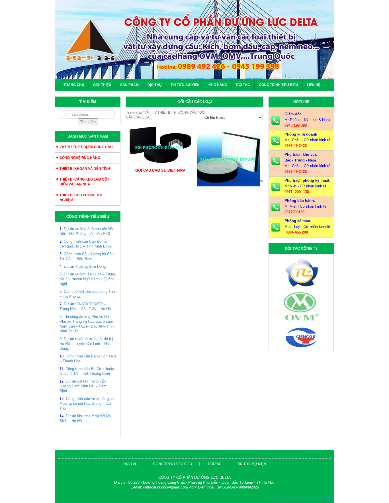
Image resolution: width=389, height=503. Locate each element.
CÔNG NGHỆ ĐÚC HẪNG (80, 158)
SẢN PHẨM (129, 85)
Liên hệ (313, 85)
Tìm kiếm (88, 122)
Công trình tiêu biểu (278, 85)
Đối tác (243, 85)
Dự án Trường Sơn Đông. (85, 266)
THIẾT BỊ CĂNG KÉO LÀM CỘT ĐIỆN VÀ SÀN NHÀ (84, 181)
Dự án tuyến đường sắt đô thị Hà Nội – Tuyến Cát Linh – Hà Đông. (86, 344)
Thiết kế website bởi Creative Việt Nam (298, 498)
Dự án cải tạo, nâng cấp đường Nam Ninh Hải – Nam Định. (83, 386)
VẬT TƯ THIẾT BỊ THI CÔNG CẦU (86, 147)
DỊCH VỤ (155, 85)
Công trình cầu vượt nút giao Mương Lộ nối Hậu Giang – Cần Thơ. (87, 403)
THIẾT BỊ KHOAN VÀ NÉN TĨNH (85, 169)
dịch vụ (130, 464)
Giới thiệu (102, 85)
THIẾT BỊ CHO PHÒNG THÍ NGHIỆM (81, 197)
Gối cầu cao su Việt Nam (160, 170)
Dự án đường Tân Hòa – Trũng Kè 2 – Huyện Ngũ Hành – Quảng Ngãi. (87, 279)
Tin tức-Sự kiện (185, 85)
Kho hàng (217, 85)
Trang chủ (74, 85)
